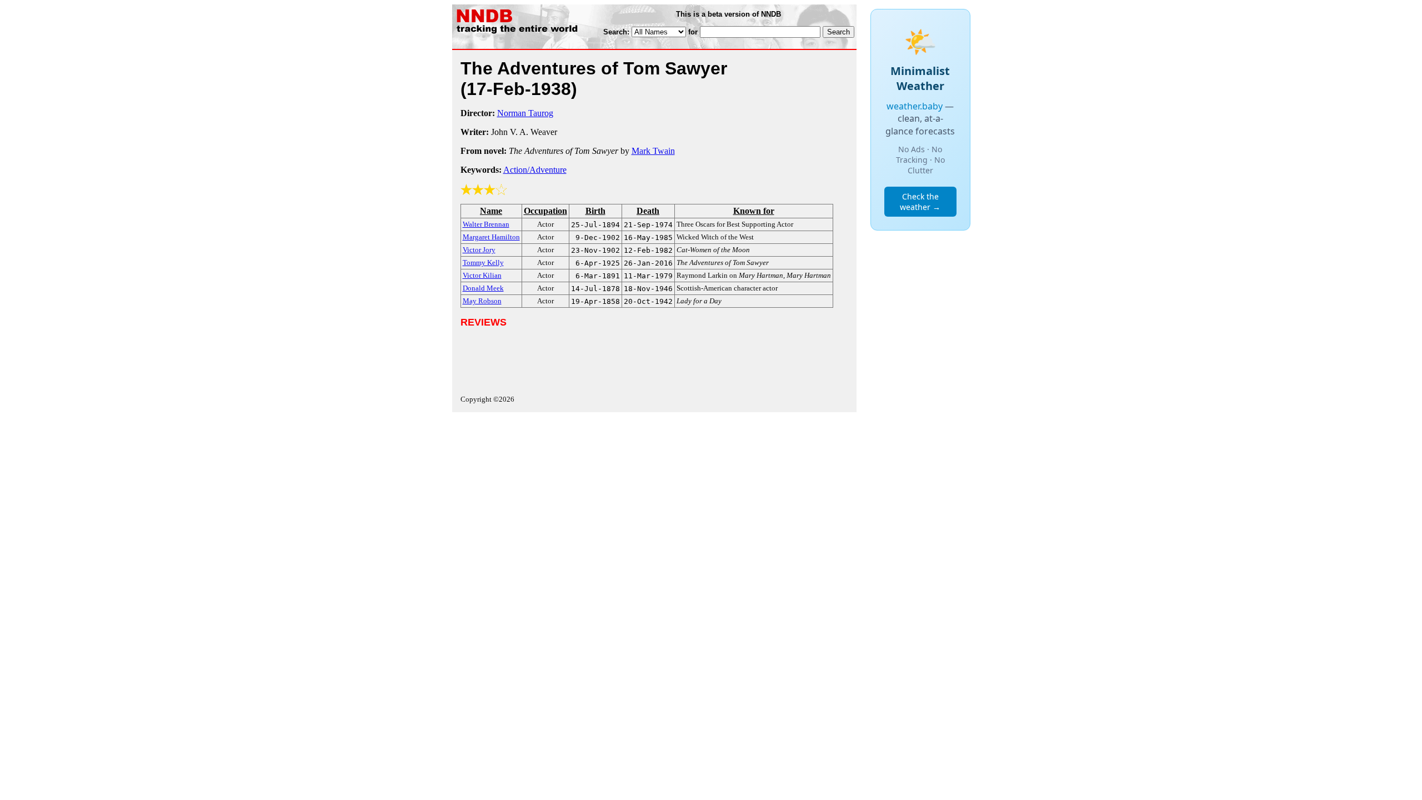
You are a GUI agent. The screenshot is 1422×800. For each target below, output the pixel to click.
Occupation (545, 211)
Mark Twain (653, 151)
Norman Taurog (525, 113)
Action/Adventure (535, 169)
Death (648, 211)
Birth (595, 211)
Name (491, 211)
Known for (753, 211)
